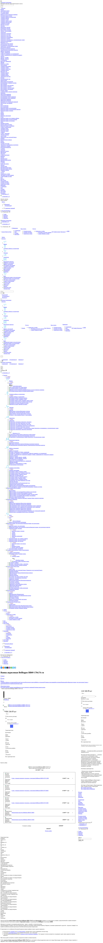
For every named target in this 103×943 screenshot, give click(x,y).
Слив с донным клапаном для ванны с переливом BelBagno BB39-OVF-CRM (30, 780)
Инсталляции (12, 490)
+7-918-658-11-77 (5, 194)
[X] (7, 669)
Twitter (5, 214)
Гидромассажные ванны (39, 689)
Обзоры (80, 823)
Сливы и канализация (14, 554)
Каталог (8, 377)
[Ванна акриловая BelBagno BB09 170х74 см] (42, 706)
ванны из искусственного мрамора (29, 935)
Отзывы (80, 804)
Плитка (11, 594)
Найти (80, 842)
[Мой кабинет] (1, 358)
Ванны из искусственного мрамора (25, 689)
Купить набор (48, 832)
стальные (12, 933)
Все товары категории (86, 789)
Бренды (80, 797)
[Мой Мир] (5, 669)
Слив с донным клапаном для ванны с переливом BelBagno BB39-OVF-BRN (30, 792)
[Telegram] (15, 669)
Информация (81, 806)
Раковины (11, 502)
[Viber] (9, 669)
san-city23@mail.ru (6, 210)
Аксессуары (12, 570)
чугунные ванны (21, 933)
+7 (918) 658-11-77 (15, 725)
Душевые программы (14, 470)
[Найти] (2, 7)
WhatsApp (5, 218)
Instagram (5, 215)
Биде (10, 517)
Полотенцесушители (14, 442)
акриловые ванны (12, 934)
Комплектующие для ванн (18, 531)
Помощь (80, 815)
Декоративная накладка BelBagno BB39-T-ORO (23, 821)
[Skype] (13, 669)
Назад (9, 376)
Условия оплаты (82, 810)
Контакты (80, 805)
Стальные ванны (13, 689)
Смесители (11, 420)
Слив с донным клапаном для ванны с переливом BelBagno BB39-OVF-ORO (30, 804)
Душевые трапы (15, 558)
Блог (79, 802)
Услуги (8, 615)
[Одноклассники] (3, 669)
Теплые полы (12, 606)
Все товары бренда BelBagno (88, 790)
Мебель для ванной (13, 450)
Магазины (80, 809)
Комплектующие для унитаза (19, 543)
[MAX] (11, 728)
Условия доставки (82, 811)
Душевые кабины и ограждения (16, 396)
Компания (8, 635)
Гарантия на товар (82, 813)
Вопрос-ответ (81, 821)
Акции (80, 795)
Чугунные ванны (5, 689)
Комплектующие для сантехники (17, 526)
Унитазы (11, 410)
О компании (81, 801)
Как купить (9, 627)
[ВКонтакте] (1, 669)
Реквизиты (80, 814)
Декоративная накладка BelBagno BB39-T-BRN (23, 814)
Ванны (10, 383)
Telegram (5, 216)
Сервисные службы (13, 618)
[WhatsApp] (11, 669)
